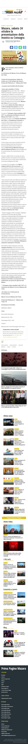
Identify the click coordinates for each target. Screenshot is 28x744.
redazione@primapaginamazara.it (8, 735)
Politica (20, 19)
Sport (2, 684)
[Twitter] (16, 47)
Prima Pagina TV (4, 688)
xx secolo (14, 346)
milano (8, 346)
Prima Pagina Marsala (6, 710)
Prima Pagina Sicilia (5, 716)
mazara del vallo (13, 345)
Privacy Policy (4, 731)
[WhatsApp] (20, 47)
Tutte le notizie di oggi (6, 690)
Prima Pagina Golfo (5, 708)
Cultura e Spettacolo (5, 679)
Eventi (2, 682)
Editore (2, 724)
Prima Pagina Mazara (5, 712)
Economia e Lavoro (5, 686)
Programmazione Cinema (6, 698)
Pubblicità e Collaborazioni (6, 729)
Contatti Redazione (5, 726)
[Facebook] (11, 47)
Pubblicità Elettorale (5, 733)
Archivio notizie (4, 692)
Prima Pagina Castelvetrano (7, 706)
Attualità (6, 19)
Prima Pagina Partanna (6, 714)
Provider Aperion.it (5, 727)
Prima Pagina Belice (5, 704)
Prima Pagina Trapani (5, 717)
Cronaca (13, 19)
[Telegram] (24, 47)
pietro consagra (4, 345)
